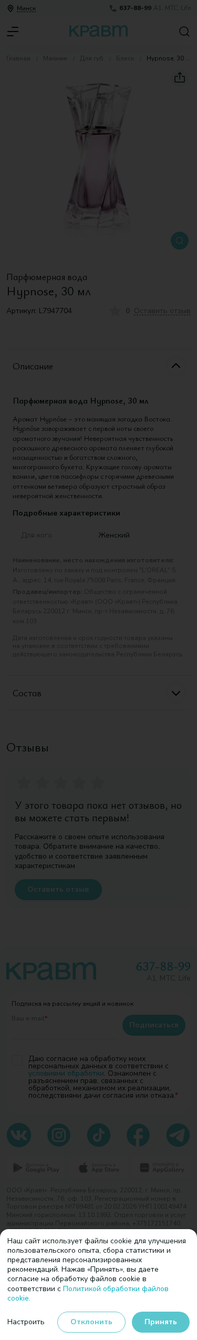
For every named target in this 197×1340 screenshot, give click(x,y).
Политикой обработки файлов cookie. (88, 1293)
